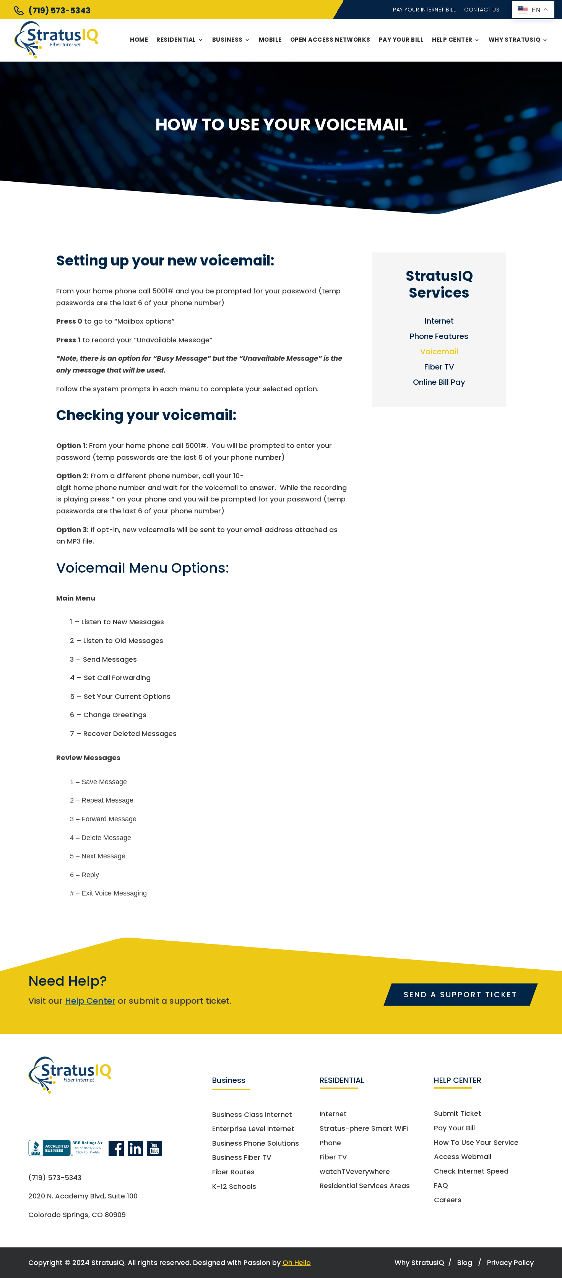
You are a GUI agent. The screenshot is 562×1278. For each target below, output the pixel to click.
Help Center (452, 40)
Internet (439, 322)
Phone (330, 1143)
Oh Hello (297, 1262)
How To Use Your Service (476, 1142)
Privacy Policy (510, 1262)
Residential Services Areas (365, 1186)
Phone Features (439, 338)
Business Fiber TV (241, 1157)
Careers (447, 1200)
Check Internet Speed (471, 1171)
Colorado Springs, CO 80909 (77, 1214)
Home (139, 40)
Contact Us (481, 10)
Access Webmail (462, 1157)
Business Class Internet (252, 1114)
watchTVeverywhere (355, 1171)
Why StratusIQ (515, 40)
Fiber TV (439, 368)
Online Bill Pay (439, 383)
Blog (464, 1262)
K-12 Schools (234, 1186)
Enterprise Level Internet (253, 1129)
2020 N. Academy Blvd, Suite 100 (83, 1196)
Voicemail (439, 353)
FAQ (441, 1185)
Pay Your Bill (401, 40)
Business (227, 40)
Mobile (270, 40)
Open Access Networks (330, 40)
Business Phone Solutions (255, 1143)
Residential (176, 40)
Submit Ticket (457, 1113)
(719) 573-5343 (59, 10)
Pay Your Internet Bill (424, 10)
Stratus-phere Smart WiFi (364, 1128)
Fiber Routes (233, 1172)
